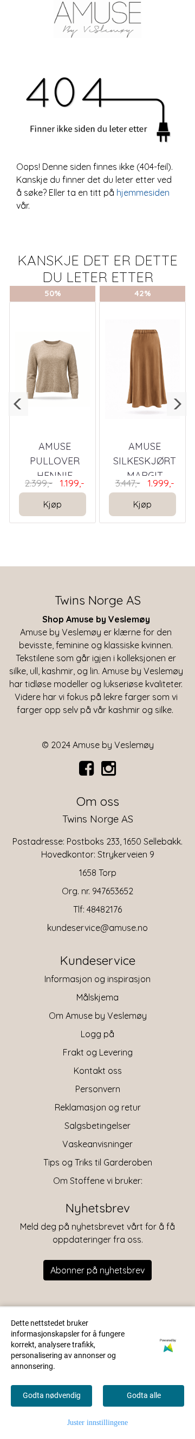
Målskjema (97, 997)
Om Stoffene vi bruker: (97, 1180)
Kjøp (52, 504)
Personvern (97, 1089)
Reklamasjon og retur (98, 1107)
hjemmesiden (143, 192)
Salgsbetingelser (97, 1125)
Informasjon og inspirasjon (97, 979)
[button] (18, 404)
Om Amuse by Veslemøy (98, 1015)
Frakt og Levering (98, 1052)
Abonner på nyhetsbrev (97, 1270)
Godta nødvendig (52, 1395)
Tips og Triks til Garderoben (97, 1162)
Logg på (97, 1034)
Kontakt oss (98, 1070)
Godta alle (144, 1395)
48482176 (104, 909)
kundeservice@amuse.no (97, 927)
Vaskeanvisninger (97, 1144)
